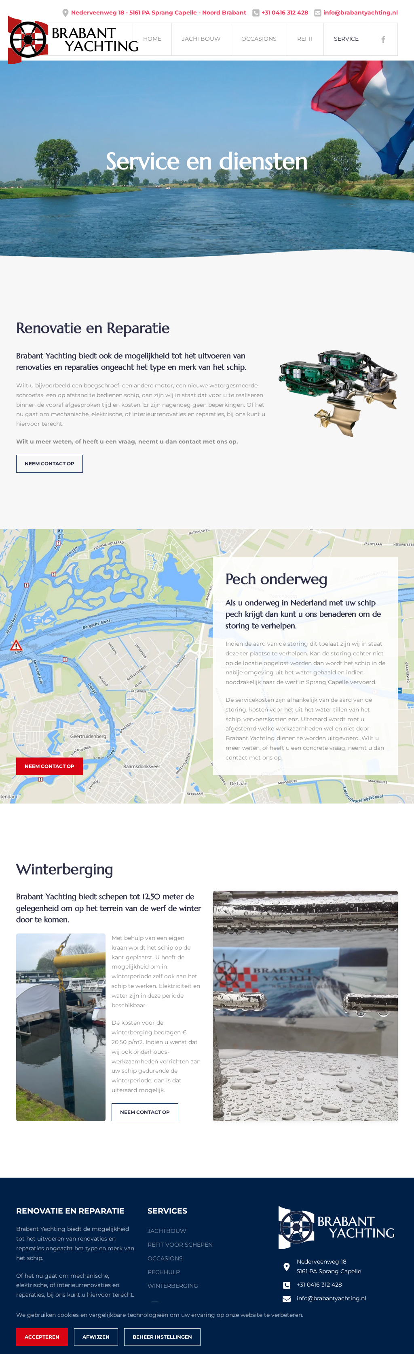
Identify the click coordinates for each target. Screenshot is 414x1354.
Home (152, 38)
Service (346, 38)
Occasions (259, 38)
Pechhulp (164, 1272)
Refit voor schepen (180, 1244)
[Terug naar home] (26, 39)
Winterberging (173, 1285)
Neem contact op (49, 463)
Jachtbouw (201, 38)
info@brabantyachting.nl (331, 1298)
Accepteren (42, 1337)
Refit (305, 38)
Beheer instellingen (162, 1337)
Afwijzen (96, 1337)
